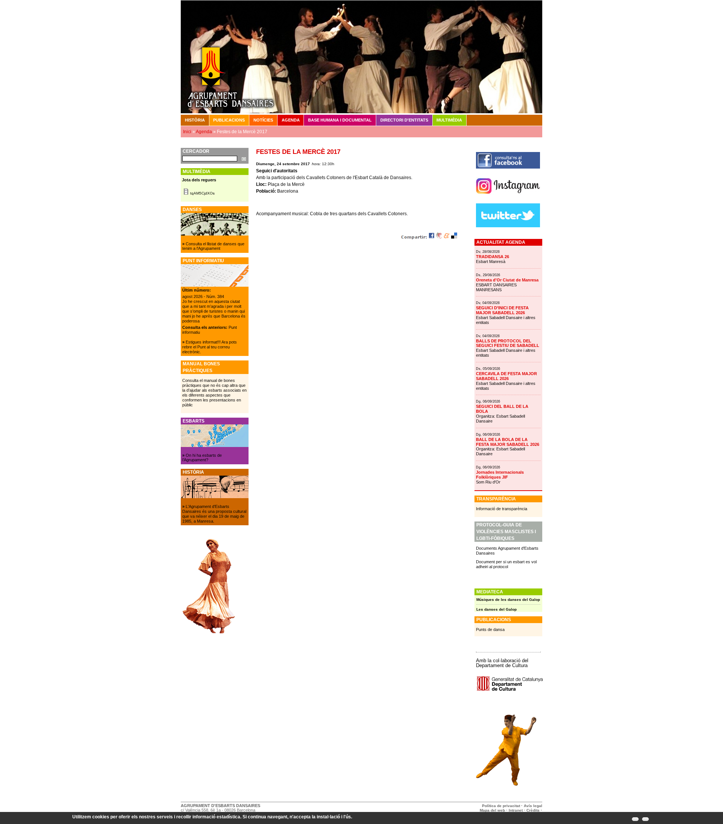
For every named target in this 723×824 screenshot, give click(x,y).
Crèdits (533, 810)
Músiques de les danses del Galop (508, 599)
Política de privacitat (501, 806)
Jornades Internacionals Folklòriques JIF (500, 474)
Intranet (516, 810)
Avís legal (533, 806)
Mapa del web (492, 810)
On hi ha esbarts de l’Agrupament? (202, 457)
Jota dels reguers (199, 180)
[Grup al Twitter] (508, 225)
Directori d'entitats (404, 120)
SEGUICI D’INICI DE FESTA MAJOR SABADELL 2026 (502, 310)
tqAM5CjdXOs (202, 193)
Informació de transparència (501, 508)
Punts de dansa (490, 629)
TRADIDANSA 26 (492, 256)
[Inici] (361, 56)
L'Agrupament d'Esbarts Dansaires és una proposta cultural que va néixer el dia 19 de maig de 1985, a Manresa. (214, 513)
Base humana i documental (340, 120)
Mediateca (489, 591)
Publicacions (229, 120)
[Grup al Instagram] (508, 197)
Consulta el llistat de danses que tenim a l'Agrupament (213, 246)
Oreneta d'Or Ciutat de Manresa (507, 280)
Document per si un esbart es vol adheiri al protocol (506, 564)
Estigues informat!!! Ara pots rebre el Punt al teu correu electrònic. (209, 347)
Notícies (263, 120)
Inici (187, 131)
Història (195, 120)
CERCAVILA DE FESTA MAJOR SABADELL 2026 (506, 376)
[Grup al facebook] (508, 167)
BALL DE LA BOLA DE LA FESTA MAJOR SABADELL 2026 (507, 442)
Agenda (291, 120)
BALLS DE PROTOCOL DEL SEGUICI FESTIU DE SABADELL (507, 343)
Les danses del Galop (496, 609)
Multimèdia (449, 120)
